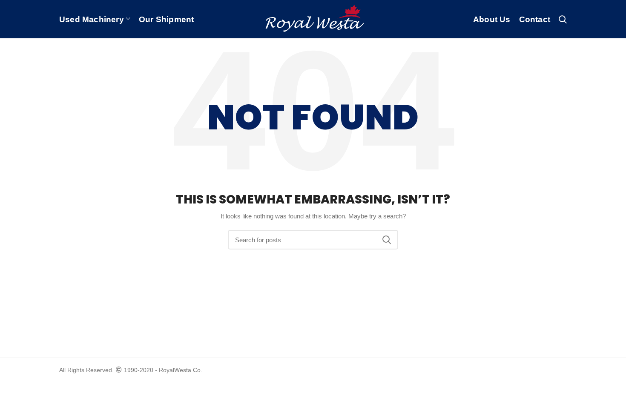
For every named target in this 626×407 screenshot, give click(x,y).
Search (386, 239)
